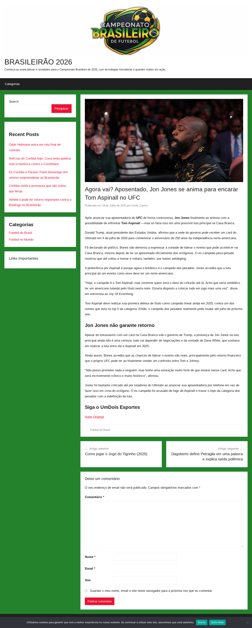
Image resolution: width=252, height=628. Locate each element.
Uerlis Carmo (140, 205)
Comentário (94, 497)
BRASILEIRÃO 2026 (38, 62)
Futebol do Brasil (100, 429)
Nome (90, 557)
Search (14, 101)
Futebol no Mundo (21, 239)
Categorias (12, 84)
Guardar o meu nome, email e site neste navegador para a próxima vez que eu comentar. (151, 591)
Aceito (202, 622)
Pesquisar (61, 108)
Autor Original (94, 417)
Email (90, 568)
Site (88, 580)
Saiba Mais (217, 622)
